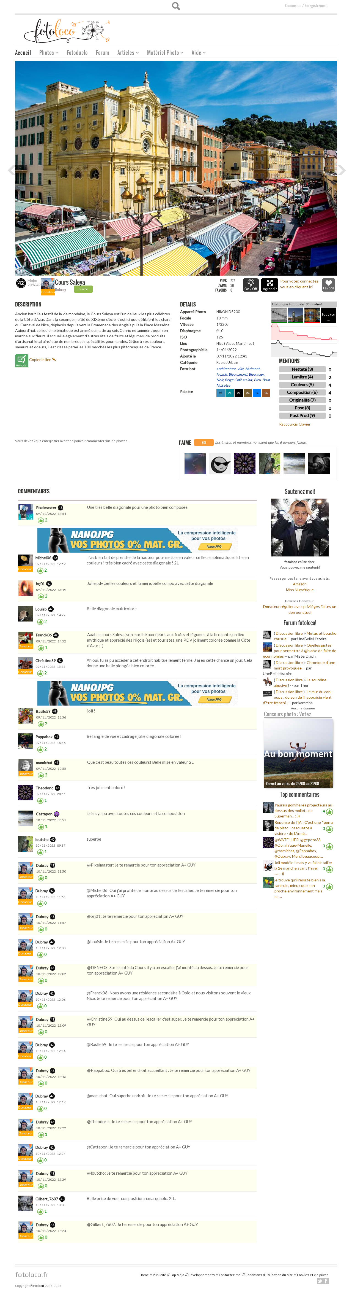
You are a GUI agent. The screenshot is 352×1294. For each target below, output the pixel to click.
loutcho (42, 839)
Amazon (300, 584)
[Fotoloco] (67, 30)
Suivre (83, 289)
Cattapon (44, 813)
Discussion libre (289, 633)
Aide (194, 53)
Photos (44, 53)
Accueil (23, 52)
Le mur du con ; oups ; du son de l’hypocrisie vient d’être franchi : (297, 697)
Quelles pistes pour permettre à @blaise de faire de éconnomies (299, 650)
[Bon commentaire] (41, 520)
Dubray (60, 289)
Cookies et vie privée (313, 1275)
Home (144, 1275)
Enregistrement (316, 5)
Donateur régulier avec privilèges (291, 606)
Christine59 (45, 660)
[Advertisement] (237, 28)
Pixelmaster (46, 507)
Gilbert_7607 (46, 1198)
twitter (320, 1281)
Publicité (159, 1275)
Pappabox (44, 736)
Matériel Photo (161, 53)
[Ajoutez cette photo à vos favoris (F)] (328, 285)
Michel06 (43, 557)
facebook (326, 1281)
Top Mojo (177, 1275)
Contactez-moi (230, 1275)
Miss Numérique (300, 589)
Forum (102, 52)
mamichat (44, 762)
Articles (123, 53)
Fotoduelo (77, 52)
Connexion (293, 5)
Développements (201, 1275)
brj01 (40, 583)
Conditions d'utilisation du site (269, 1275)
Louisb (41, 609)
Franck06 (44, 635)
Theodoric (44, 787)
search (176, 6)
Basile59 (43, 711)
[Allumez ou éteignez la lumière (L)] (251, 285)
